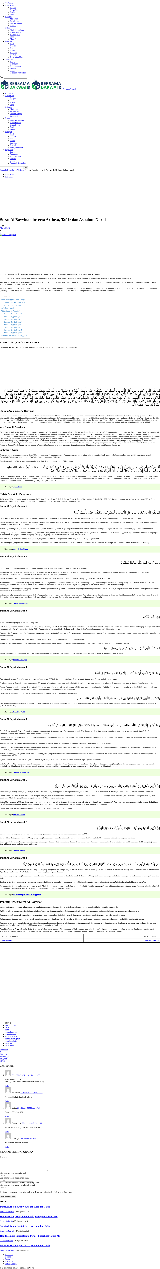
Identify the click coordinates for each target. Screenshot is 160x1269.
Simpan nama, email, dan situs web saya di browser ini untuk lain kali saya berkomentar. (37, 1192)
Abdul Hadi (16, 1075)
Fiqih (12, 14)
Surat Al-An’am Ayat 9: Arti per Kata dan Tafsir (25, 1206)
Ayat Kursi (17, 487)
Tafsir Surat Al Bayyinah (10, 311)
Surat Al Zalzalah (151, 940)
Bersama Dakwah (7, 1212)
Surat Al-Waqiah (20, 660)
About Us (9, 1255)
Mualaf (13, 39)
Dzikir (12, 50)
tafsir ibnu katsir (11, 1041)
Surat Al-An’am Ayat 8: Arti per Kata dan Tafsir (25, 1226)
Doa (11, 48)
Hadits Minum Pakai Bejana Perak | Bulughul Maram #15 (30, 1236)
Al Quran (14, 10)
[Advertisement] (80, 197)
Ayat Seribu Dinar (20, 549)
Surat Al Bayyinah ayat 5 (13, 325)
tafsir (7, 1030)
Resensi (13, 68)
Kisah (7, 28)
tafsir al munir (10, 1034)
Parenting (14, 25)
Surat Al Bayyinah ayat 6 (13, 327)
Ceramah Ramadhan (18, 73)
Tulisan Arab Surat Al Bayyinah (15, 302)
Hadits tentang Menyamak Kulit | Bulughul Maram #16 (29, 1216)
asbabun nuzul (10, 1025)
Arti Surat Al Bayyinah (12, 305)
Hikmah (13, 55)
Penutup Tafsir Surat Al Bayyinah (14, 336)
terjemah (8, 1043)
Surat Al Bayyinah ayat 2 (13, 317)
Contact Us (9, 1259)
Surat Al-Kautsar (20, 850)
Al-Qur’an (9, 3)
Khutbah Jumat (16, 66)
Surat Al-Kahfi (19, 712)
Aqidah (13, 7)
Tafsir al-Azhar (11, 1036)
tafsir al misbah (11, 1032)
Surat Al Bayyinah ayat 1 (13, 314)
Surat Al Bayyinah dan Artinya (13, 300)
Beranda (3, 170)
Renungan (14, 64)
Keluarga (8, 16)
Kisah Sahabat (15, 32)
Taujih (12, 61)
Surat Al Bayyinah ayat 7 (13, 330)
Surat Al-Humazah (21, 772)
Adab (12, 43)
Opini (12, 70)
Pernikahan (14, 21)
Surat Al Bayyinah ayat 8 (13, 333)
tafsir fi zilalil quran (12, 1039)
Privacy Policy (10, 1264)
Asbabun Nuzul (7, 308)
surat (7, 1027)
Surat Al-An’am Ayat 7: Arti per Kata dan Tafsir (25, 1245)
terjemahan (9, 1045)
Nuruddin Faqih (6, 1221)
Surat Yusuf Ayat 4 (20, 603)
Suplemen (9, 59)
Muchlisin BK (5, 228)
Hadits (12, 12)
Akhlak (13, 46)
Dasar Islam (9, 5)
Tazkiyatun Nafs (16, 57)
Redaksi (8, 1257)
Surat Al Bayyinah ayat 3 (13, 319)
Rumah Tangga (16, 23)
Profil (12, 37)
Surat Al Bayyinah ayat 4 (13, 322)
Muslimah (14, 19)
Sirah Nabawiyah (17, 30)
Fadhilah (13, 52)
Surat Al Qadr (7, 940)
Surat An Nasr (19, 815)
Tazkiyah (8, 41)
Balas (7, 1086)
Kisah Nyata (15, 34)
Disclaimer (9, 1261)
